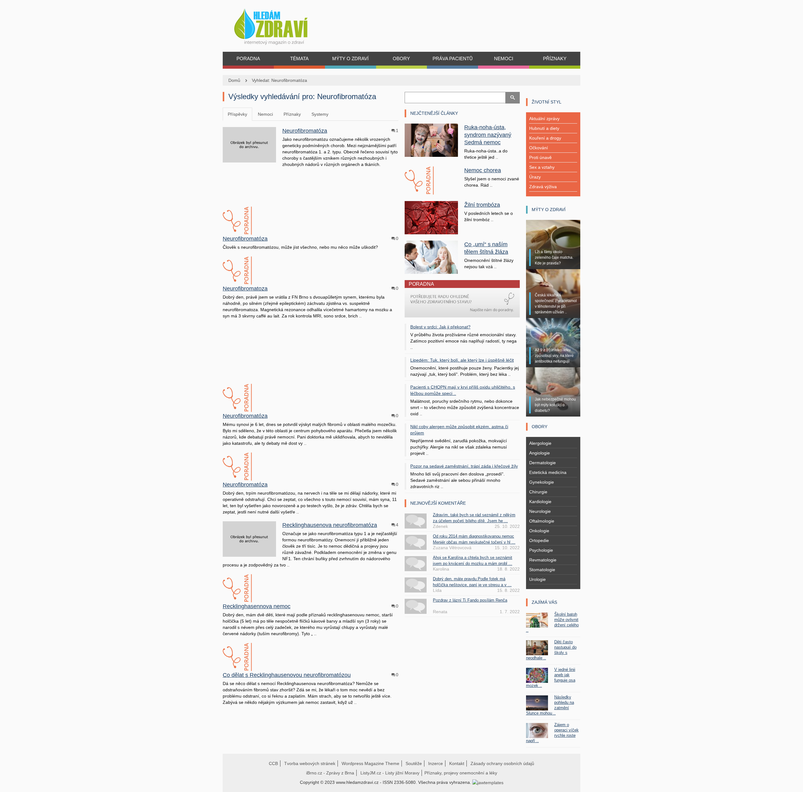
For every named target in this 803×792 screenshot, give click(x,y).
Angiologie (539, 452)
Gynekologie (541, 482)
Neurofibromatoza (245, 288)
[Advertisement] (310, 186)
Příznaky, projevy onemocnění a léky (460, 772)
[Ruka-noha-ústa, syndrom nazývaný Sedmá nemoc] (431, 139)
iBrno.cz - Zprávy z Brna (330, 772)
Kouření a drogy (545, 138)
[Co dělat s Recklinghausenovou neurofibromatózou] (249, 657)
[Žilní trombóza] (431, 217)
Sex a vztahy (542, 167)
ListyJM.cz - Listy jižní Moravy (389, 772)
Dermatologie (542, 462)
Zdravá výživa (543, 186)
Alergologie (540, 443)
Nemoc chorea (482, 170)
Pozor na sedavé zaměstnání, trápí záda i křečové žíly (464, 466)
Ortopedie (539, 540)
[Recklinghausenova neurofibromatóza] (249, 538)
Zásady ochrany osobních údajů (502, 763)
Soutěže (414, 763)
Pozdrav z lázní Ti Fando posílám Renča (470, 600)
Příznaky (292, 114)
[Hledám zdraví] (279, 25)
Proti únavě (540, 157)
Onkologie (539, 530)
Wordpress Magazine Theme (370, 763)
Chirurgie (538, 491)
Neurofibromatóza (304, 131)
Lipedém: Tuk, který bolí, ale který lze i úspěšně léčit (462, 360)
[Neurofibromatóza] (249, 144)
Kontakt (456, 763)
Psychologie (541, 550)
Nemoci (265, 114)
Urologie (537, 579)
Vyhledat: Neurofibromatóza (279, 80)
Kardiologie (540, 501)
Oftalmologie (541, 521)
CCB (273, 763)
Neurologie (540, 511)
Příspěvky (237, 114)
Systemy (319, 114)
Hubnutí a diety (544, 128)
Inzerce (435, 763)
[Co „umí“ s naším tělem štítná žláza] (431, 256)
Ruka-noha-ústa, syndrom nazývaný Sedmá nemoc (487, 135)
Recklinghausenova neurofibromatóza (329, 525)
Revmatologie (542, 559)
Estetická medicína (547, 472)
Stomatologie (542, 569)
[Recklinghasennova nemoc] (249, 588)
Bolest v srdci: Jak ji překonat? (440, 326)
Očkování (538, 147)
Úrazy (535, 176)
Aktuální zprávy (544, 118)
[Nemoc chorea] (431, 181)
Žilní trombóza (482, 205)
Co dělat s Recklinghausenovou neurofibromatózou (287, 675)
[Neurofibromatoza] (249, 271)
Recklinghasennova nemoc (256, 606)
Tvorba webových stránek (309, 763)
